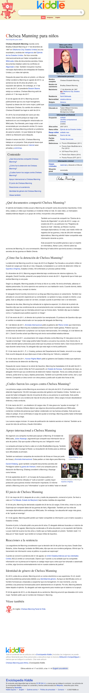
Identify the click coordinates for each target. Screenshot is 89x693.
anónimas (18, 148)
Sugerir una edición (60, 668)
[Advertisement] (44, 26)
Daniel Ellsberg (73, 457)
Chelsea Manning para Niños (17, 662)
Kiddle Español (11, 689)
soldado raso (64, 132)
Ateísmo (63, 102)
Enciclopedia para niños (14, 39)
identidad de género (48, 579)
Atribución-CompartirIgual (69, 657)
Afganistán (10, 66)
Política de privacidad (47, 689)
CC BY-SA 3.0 (41, 683)
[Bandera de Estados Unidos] (61, 91)
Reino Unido (63, 325)
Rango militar (54, 132)
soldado (63, 117)
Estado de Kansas (55, 369)
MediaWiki (18, 687)
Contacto (61, 689)
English (57, 17)
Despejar (76, 12)
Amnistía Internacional (33, 325)
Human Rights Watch (33, 358)
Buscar (81, 12)
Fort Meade (16, 500)
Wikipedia (59, 685)
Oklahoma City (68, 91)
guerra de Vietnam (28, 466)
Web (43, 17)
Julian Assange (21, 438)
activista (63, 121)
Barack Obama (34, 88)
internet (31, 145)
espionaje (63, 165)
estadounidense (65, 99)
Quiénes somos (32, 689)
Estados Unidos (31, 49)
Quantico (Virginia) (13, 268)
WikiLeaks (10, 61)
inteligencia (29, 52)
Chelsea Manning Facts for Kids (33, 609)
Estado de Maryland (30, 500)
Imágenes (50, 17)
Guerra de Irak (65, 135)
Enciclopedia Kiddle (44, 654)
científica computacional (68, 119)
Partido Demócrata (66, 139)
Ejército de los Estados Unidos (70, 129)
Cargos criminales (53, 165)
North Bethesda (65, 96)
